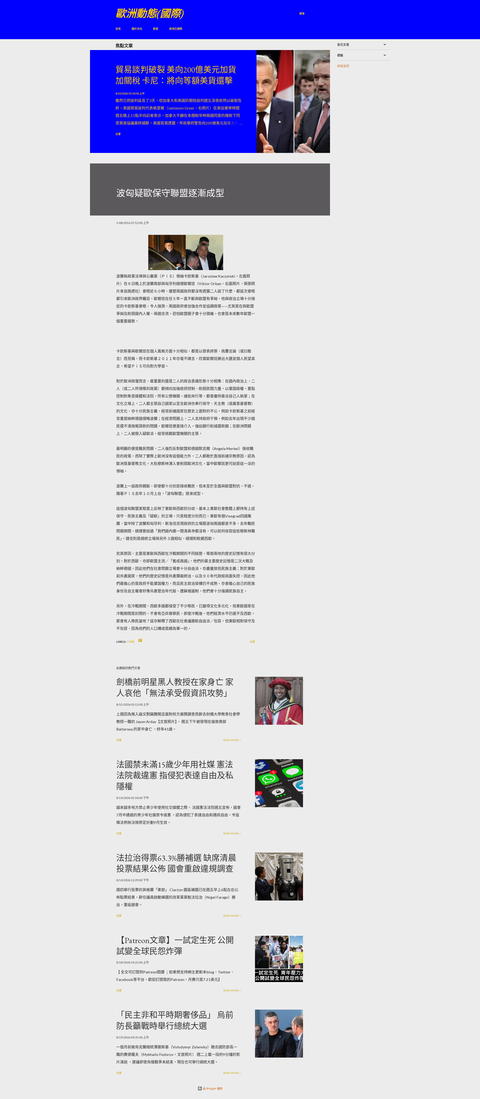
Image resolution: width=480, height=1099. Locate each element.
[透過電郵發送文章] (140, 641)
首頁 (118, 28)
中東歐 (131, 641)
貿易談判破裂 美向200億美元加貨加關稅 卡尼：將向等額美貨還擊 (176, 75)
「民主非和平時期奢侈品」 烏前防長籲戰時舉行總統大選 (174, 1020)
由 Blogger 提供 (212, 1088)
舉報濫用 (343, 66)
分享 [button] (118, 134)
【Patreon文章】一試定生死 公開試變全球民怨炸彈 (175, 946)
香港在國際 (175, 28)
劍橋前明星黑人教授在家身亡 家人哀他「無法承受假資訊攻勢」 (174, 687)
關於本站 (137, 28)
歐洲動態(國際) (150, 13)
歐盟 (155, 28)
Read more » (232, 740)
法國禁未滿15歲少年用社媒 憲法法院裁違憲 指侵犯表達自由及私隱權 (174, 775)
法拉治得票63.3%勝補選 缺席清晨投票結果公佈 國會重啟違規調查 (176, 863)
